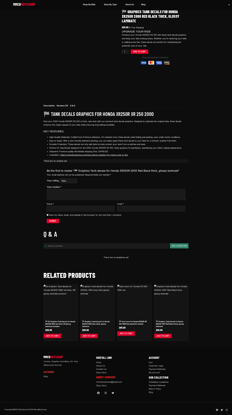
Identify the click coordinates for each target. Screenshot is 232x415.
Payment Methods (157, 369)
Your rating (53, 180)
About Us (129, 5)
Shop (98, 362)
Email (120, 204)
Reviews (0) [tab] (62, 105)
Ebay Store (101, 372)
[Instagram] (105, 393)
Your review (54, 187)
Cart (151, 362)
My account (154, 372)
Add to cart (139, 51)
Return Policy (155, 389)
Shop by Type (110, 5)
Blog (143, 5)
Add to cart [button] (52, 336)
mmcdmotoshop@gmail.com (109, 382)
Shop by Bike (89, 5)
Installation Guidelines (159, 382)
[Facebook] (98, 393)
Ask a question (179, 246)
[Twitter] (113, 393)
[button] (89, 4)
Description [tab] (49, 105)
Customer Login (156, 366)
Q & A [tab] (72, 105)
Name (50, 204)
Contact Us (101, 369)
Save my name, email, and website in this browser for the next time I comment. (85, 215)
